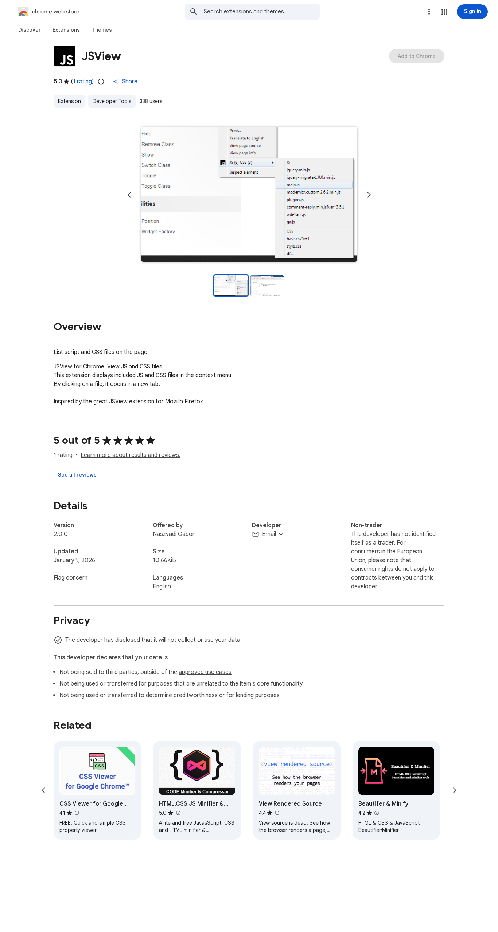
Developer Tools (112, 101)
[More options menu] (429, 11)
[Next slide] (369, 194)
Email (269, 534)
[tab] (29, 29)
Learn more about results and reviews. (130, 455)
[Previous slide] (129, 194)
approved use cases (205, 672)
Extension (69, 101)
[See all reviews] (77, 474)
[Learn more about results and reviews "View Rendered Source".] (277, 813)
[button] (444, 12)
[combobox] (262, 11)
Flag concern (70, 577)
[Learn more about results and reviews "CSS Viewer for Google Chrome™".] (76, 813)
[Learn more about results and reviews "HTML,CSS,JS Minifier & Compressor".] (178, 813)
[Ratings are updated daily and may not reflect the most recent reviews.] (101, 81)
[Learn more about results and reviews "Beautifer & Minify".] (376, 813)
